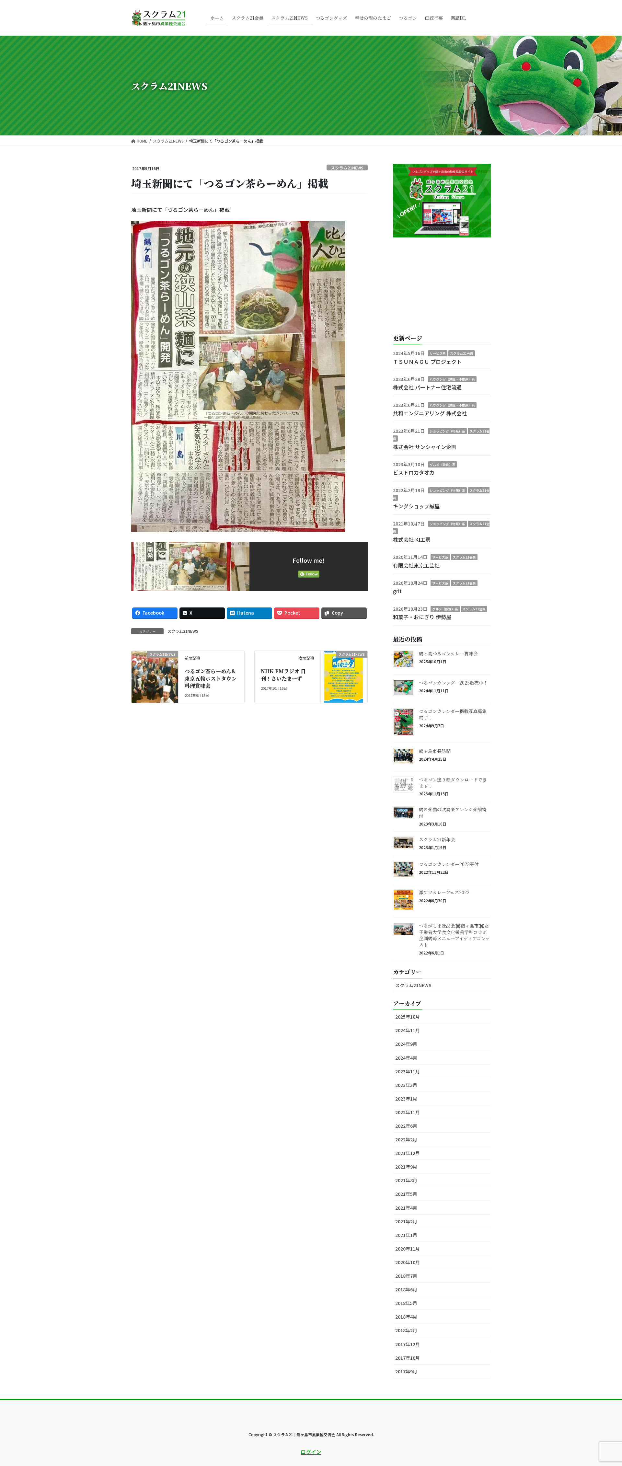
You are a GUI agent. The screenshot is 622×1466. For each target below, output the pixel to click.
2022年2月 (406, 1139)
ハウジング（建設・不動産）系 (452, 379)
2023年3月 (406, 1085)
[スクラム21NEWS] (155, 667)
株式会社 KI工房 (412, 539)
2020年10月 (407, 1262)
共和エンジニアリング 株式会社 (430, 413)
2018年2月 (406, 1330)
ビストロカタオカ (413, 472)
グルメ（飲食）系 (442, 464)
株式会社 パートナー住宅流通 (427, 387)
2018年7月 (406, 1276)
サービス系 (438, 353)
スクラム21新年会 (437, 839)
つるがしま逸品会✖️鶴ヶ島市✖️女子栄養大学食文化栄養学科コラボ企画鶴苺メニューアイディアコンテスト (454, 935)
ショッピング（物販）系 (447, 431)
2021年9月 (406, 1166)
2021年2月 (406, 1221)
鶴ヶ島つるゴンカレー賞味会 (448, 653)
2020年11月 (407, 1248)
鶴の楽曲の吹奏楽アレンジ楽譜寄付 (453, 812)
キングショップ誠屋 (416, 506)
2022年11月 (407, 1112)
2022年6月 (406, 1126)
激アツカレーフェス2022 (444, 892)
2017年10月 (407, 1358)
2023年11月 (407, 1071)
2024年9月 (406, 1044)
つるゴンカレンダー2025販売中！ (453, 682)
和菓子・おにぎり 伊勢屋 (422, 617)
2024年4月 (406, 1058)
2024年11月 (407, 1030)
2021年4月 (406, 1208)
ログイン (311, 1452)
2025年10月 (407, 1016)
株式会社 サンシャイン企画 (424, 447)
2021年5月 (406, 1194)
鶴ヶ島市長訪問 (435, 751)
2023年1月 (406, 1098)
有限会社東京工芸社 (416, 565)
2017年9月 (406, 1371)
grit (397, 591)
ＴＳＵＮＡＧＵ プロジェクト (427, 361)
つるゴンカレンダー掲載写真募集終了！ (453, 714)
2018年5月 (406, 1303)
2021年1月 (406, 1235)
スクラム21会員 (461, 353)
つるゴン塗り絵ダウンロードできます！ (453, 782)
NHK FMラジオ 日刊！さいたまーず (283, 674)
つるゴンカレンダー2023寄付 (449, 864)
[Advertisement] (442, 286)
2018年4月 (406, 1316)
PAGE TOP (602, 1416)
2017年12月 (407, 1344)
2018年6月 (406, 1289)
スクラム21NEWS (347, 168)
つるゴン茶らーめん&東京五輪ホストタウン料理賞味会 (210, 678)
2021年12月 (407, 1153)
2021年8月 (406, 1180)
